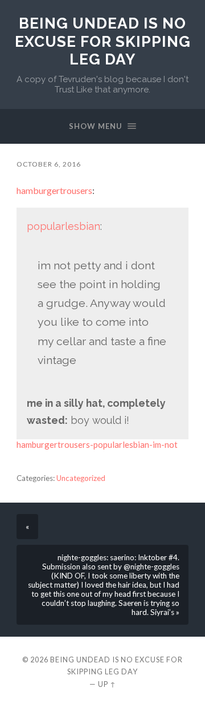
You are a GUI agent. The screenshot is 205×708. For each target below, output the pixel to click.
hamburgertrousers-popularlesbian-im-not (97, 444)
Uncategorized (80, 478)
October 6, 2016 (49, 164)
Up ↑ (107, 684)
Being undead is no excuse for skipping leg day (103, 41)
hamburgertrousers (54, 190)
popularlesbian (63, 226)
